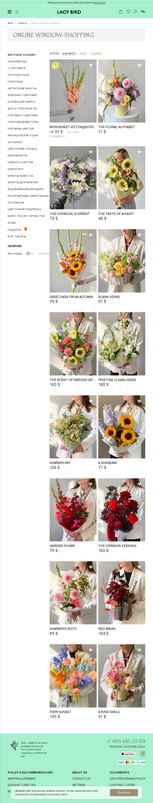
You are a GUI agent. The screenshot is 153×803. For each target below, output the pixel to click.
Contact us (81, 778)
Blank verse (109, 297)
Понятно (124, 792)
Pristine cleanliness (117, 380)
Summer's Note (63, 629)
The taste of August (116, 214)
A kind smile (109, 712)
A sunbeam (107, 463)
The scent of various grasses (73, 380)
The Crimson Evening (117, 546)
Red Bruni (107, 629)
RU (143, 12)
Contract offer (122, 785)
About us (79, 772)
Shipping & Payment (22, 778)
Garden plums (62, 546)
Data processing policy (127, 778)
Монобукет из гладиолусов (73, 127)
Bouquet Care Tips (22, 785)
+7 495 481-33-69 (126, 741)
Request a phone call (127, 746)
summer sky (60, 463)
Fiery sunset (61, 712)
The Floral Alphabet (116, 127)
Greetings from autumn (71, 297)
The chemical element (70, 214)
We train (78, 785)
